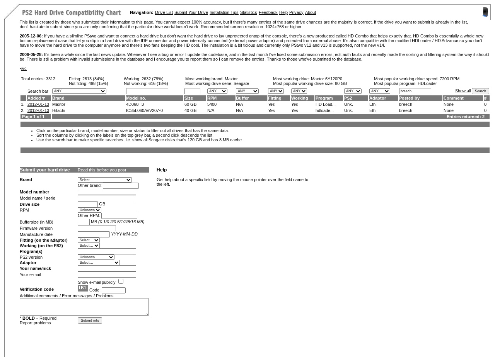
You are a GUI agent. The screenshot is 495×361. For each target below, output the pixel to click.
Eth (372, 104)
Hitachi (58, 110)
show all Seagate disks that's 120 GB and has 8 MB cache (187, 139)
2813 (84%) (93, 78)
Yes (271, 104)
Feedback (268, 12)
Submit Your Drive (191, 12)
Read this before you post (102, 170)
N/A (239, 104)
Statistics (248, 12)
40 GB (190, 110)
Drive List (164, 12)
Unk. (348, 104)
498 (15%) (98, 83)
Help (283, 12)
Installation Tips (224, 12)
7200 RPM (449, 78)
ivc (24, 68)
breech (405, 104)
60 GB (190, 104)
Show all (463, 90)
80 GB (341, 83)
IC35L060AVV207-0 (144, 110)
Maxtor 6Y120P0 (326, 78)
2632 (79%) (153, 78)
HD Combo (358, 36)
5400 (212, 104)
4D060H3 (135, 104)
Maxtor (231, 78)
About (310, 12)
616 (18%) (158, 83)
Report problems (35, 322)
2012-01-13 (38, 104)
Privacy (296, 12)
